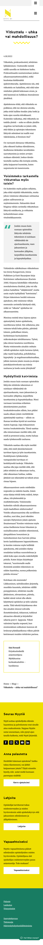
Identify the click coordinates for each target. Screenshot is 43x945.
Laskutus (8, 905)
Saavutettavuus (11, 918)
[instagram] (11, 742)
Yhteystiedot (9, 908)
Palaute (7, 901)
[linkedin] (28, 742)
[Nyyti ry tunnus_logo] (8, 8)
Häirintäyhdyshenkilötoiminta (18, 926)
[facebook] (6, 742)
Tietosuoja (8, 922)
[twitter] (17, 742)
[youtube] (22, 742)
